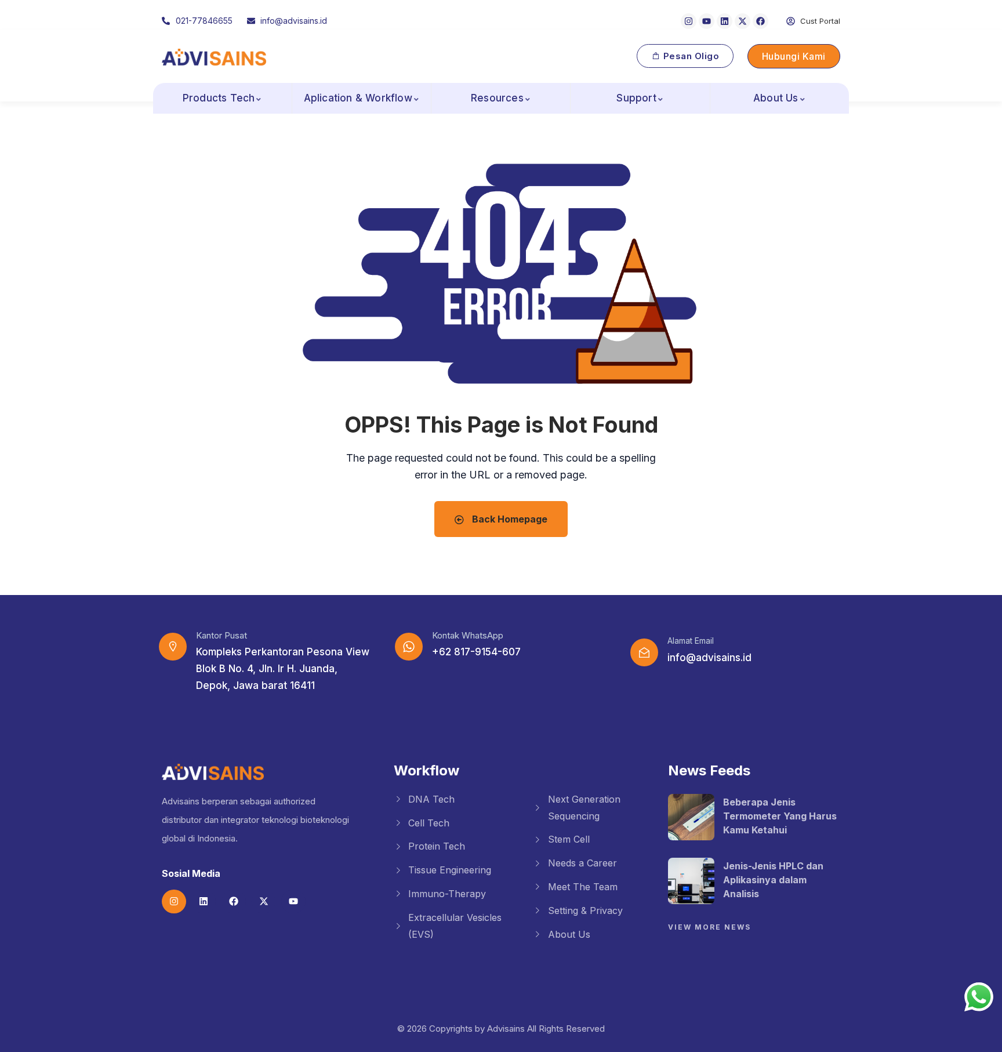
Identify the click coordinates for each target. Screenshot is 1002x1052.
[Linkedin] (724, 21)
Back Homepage (508, 519)
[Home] (214, 57)
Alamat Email (690, 640)
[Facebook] (760, 21)
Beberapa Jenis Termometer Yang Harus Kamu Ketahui (780, 816)
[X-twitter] (742, 21)
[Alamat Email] (644, 652)
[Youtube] (706, 21)
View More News (709, 927)
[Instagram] (688, 21)
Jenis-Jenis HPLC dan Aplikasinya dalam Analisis (773, 879)
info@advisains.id (709, 657)
